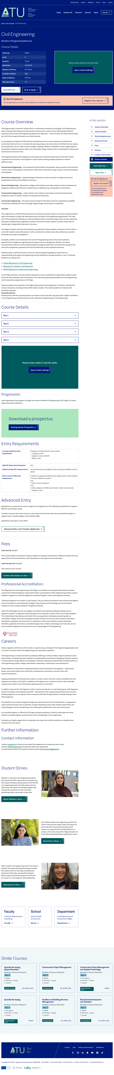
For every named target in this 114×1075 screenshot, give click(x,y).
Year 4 (6, 340)
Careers (98, 150)
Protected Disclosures (96, 1062)
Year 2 (5, 323)
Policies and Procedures (85, 1047)
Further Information (103, 154)
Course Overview (101, 127)
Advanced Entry (101, 140)
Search (105, 12)
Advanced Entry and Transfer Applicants (22, 529)
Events (98, 2)
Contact (67, 1047)
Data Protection (68, 1062)
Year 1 (5, 315)
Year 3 (6, 332)
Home (3, 23)
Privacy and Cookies (56, 1062)
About (96, 12)
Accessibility (45, 1062)
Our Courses (10, 23)
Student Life (68, 12)
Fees (96, 145)
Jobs (74, 1047)
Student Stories (101, 159)
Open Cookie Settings (40, 370)
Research (78, 12)
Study (59, 12)
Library (110, 2)
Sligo (26, 73)
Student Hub (74, 2)
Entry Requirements (103, 136)
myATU (83, 2)
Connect (88, 12)
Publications (100, 1047)
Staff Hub (91, 2)
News (104, 2)
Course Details (100, 131)
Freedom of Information (81, 1062)
